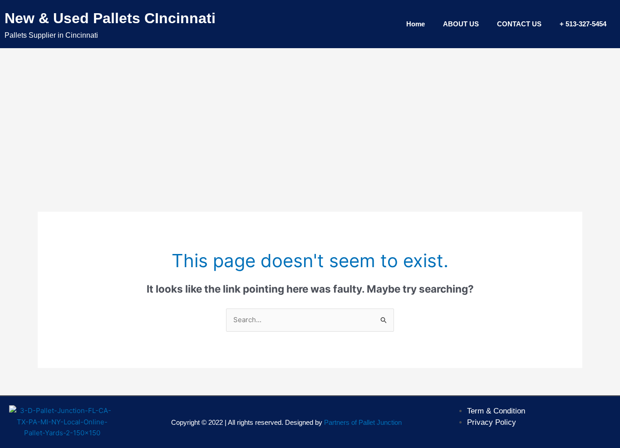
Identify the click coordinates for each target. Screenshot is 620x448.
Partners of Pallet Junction (363, 422)
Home (415, 24)
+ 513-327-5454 (583, 24)
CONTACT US (519, 24)
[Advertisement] (310, 116)
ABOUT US (461, 24)
